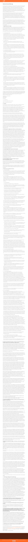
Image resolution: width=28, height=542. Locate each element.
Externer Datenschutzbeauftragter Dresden (17, 527)
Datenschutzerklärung (10, 530)
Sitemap (4, 530)
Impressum (6, 530)
